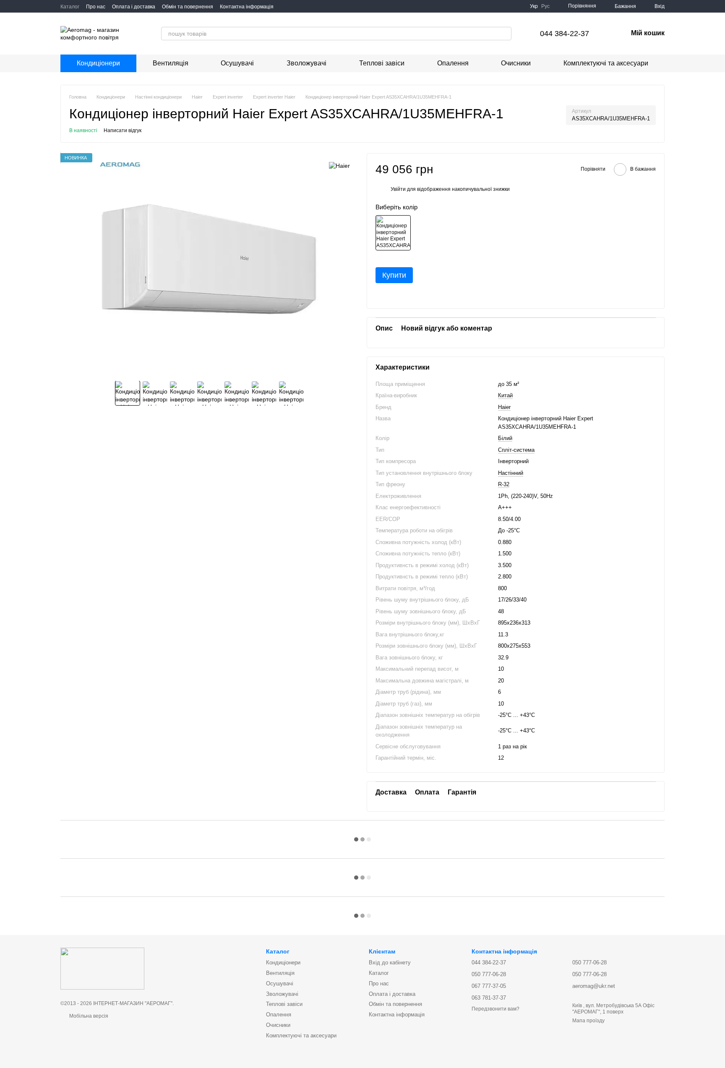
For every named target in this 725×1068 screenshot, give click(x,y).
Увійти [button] (398, 189)
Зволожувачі (306, 63)
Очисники (516, 63)
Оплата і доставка (133, 7)
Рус (545, 6)
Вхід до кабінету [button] (390, 962)
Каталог (69, 7)
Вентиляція (170, 63)
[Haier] (339, 165)
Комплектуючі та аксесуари (605, 63)
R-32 (503, 484)
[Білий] (393, 232)
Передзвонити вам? (495, 1009)
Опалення (453, 63)
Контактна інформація (247, 7)
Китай (505, 395)
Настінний (510, 473)
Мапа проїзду (588, 1021)
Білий (505, 438)
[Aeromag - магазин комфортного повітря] (102, 968)
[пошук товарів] (504, 33)
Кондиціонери (98, 63)
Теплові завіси (381, 63)
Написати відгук (122, 130)
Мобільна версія (88, 1016)
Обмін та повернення (187, 7)
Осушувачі (237, 63)
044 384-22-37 (564, 33)
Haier (504, 407)
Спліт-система (516, 450)
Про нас (95, 7)
